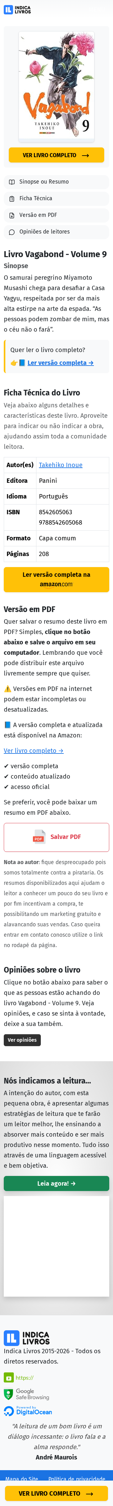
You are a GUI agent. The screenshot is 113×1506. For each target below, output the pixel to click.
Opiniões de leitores (44, 232)
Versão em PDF (38, 215)
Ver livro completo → (34, 750)
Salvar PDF (65, 837)
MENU (97, 9)
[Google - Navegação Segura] (26, 1393)
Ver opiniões (22, 1040)
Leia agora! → (56, 1183)
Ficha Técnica (35, 198)
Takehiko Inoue (61, 465)
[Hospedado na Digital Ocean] (28, 1410)
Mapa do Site (21, 1479)
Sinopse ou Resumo (44, 182)
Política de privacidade (76, 1479)
